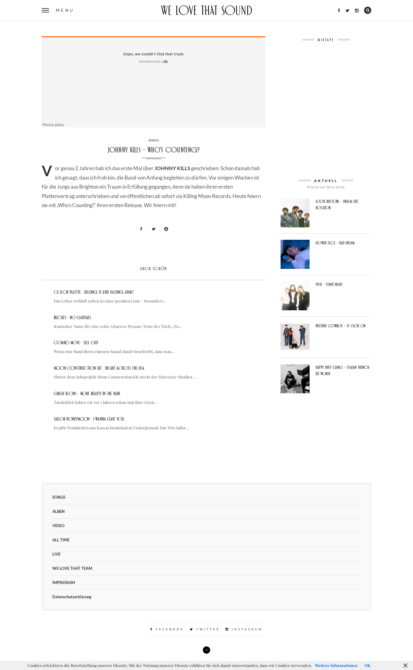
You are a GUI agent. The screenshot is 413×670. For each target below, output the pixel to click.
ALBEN (58, 511)
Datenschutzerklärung (71, 596)
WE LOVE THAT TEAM (72, 568)
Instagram (246, 629)
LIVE (56, 554)
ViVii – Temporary (329, 284)
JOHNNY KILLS (172, 168)
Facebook (169, 629)
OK (367, 665)
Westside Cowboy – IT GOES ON (341, 325)
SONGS (153, 140)
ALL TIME (61, 539)
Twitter (207, 629)
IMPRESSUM (63, 582)
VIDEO (58, 525)
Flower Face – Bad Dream (335, 242)
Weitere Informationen (336, 665)
